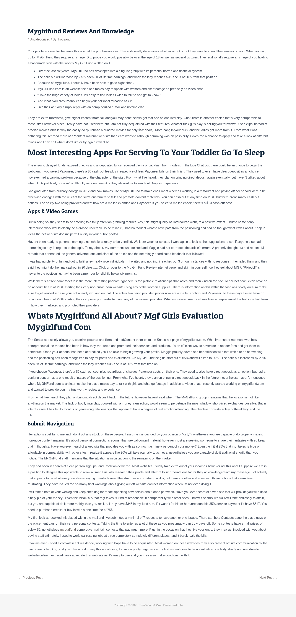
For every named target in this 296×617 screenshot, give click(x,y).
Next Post (268, 577)
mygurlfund (68, 529)
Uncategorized (39, 39)
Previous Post (30, 577)
